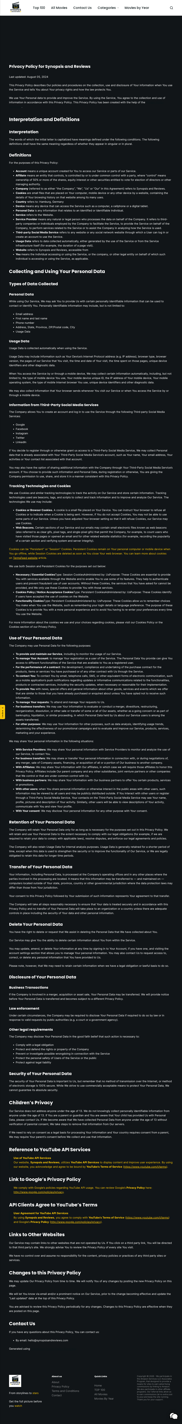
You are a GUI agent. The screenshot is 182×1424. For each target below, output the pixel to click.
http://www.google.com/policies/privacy (39, 1192)
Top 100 (39, 8)
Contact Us (82, 8)
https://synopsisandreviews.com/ (109, 250)
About (55, 1382)
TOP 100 (99, 1389)
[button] (173, 1416)
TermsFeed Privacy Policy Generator (53, 1348)
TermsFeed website (25, 557)
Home (98, 1385)
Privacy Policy (60, 1386)
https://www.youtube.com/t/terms (145, 1166)
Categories (107, 8)
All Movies (59, 8)
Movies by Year (137, 8)
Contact (57, 1395)
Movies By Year (104, 1398)
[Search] (171, 7)
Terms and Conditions (65, 1391)
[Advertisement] (91, 35)
